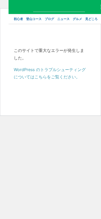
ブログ (49, 19)
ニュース (63, 19)
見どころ (91, 19)
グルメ (77, 19)
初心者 (18, 19)
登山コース (34, 19)
